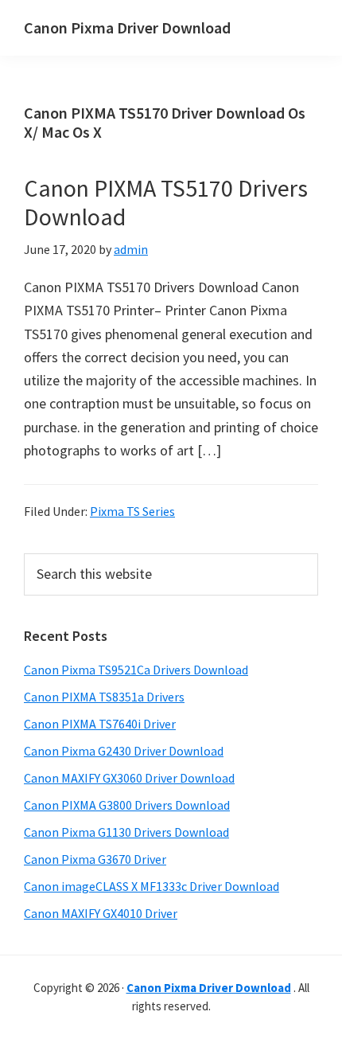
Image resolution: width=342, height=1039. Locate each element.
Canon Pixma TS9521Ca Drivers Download (136, 670)
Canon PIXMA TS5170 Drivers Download (166, 202)
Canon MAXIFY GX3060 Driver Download (129, 778)
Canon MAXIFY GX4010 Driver (100, 913)
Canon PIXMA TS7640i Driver (100, 724)
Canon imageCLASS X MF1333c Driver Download (151, 886)
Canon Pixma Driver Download (127, 27)
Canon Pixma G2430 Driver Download (123, 751)
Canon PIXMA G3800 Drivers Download (127, 805)
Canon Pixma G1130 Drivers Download (126, 832)
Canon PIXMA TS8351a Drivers (104, 697)
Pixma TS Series (132, 511)
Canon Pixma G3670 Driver (95, 859)
